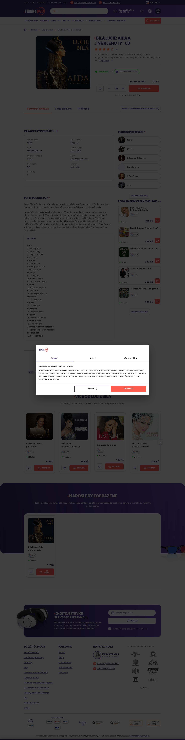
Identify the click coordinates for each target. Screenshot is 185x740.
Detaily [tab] (92, 358)
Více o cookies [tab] (130, 358)
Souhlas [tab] (54, 358)
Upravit (90, 389)
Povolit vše (128, 389)
